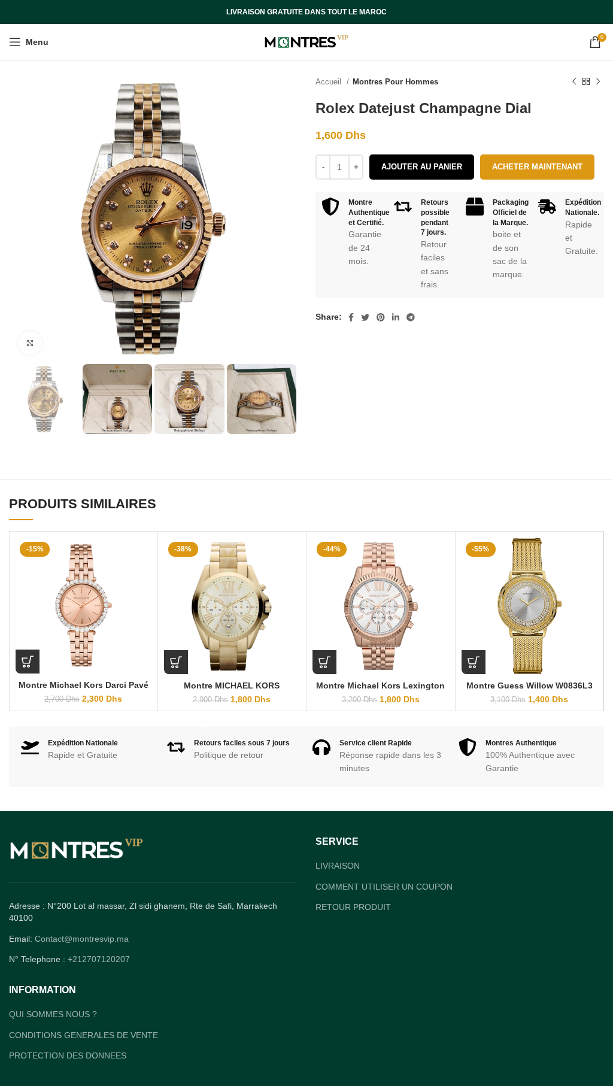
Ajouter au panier (421, 166)
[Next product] (598, 82)
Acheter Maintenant (537, 166)
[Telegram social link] (410, 317)
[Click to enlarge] (30, 343)
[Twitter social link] (365, 317)
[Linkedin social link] (396, 317)
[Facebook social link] (351, 317)
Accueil (329, 81)
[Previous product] (574, 82)
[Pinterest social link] (381, 317)
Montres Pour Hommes (395, 81)
